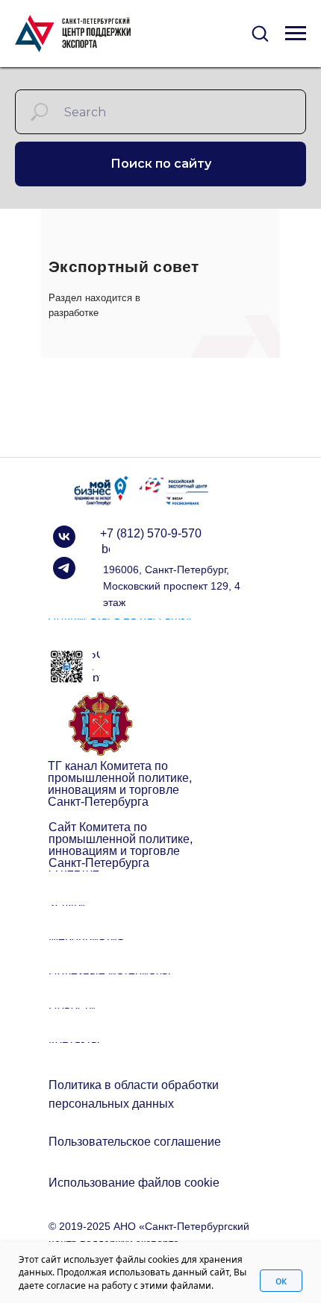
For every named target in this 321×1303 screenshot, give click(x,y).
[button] (260, 33)
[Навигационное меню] (295, 33)
